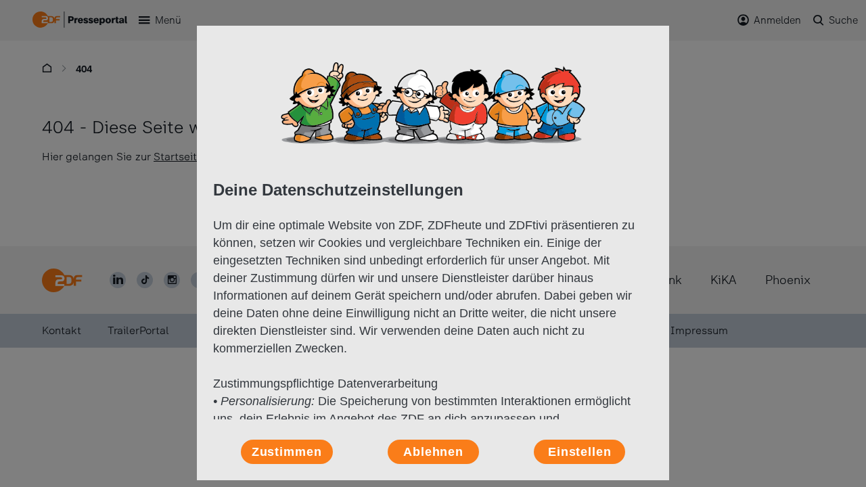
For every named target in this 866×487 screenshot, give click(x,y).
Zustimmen (287, 452)
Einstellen (580, 452)
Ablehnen (433, 452)
